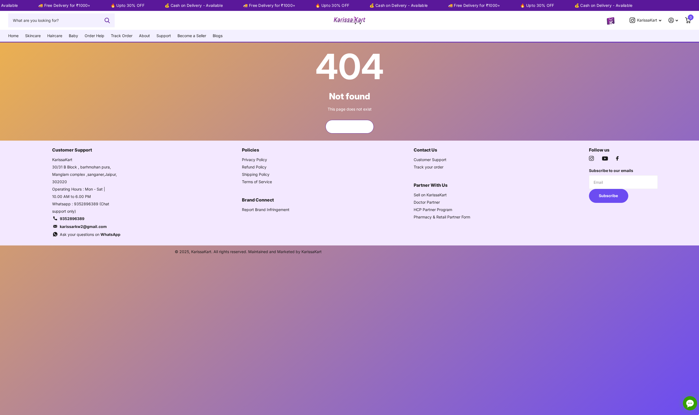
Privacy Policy (254, 159)
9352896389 (72, 218)
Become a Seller (191, 35)
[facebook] (617, 158)
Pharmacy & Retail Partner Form (442, 217)
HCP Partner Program (433, 209)
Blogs (218, 35)
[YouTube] (605, 158)
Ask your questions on (90, 234)
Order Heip (94, 35)
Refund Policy (254, 167)
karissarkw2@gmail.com (83, 226)
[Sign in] (673, 20)
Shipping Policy (255, 174)
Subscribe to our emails (611, 170)
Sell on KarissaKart (430, 194)
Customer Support (430, 159)
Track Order (121, 35)
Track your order (428, 167)
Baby (73, 35)
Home (13, 35)
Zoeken (107, 20)
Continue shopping (349, 126)
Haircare (54, 35)
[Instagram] (591, 158)
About (144, 35)
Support (163, 35)
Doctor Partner (427, 202)
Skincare (33, 35)
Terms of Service (257, 181)
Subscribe (609, 195)
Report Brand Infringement (265, 209)
